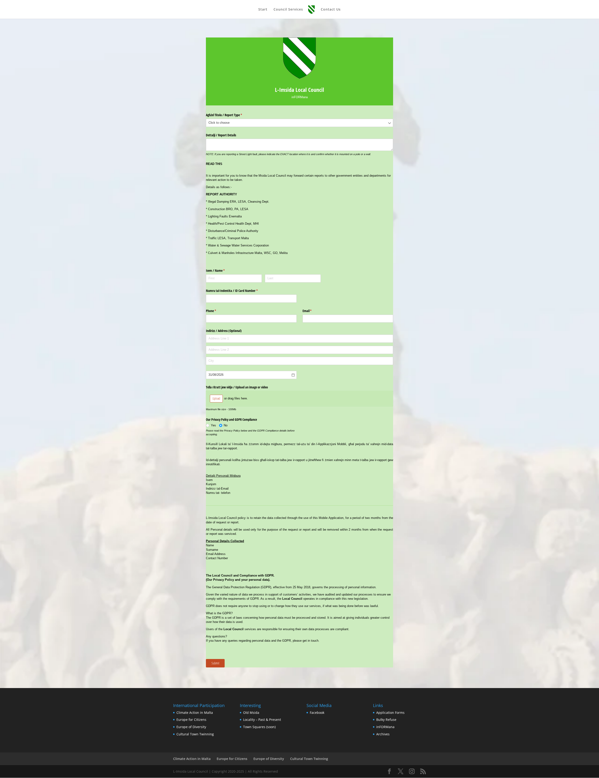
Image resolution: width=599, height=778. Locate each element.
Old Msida (251, 712)
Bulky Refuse (386, 719)
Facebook (317, 712)
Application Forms (390, 712)
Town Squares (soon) (259, 727)
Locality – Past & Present (262, 719)
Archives (383, 734)
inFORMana (385, 727)
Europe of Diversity (191, 727)
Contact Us (331, 9)
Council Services (288, 9)
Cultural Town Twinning (195, 734)
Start (262, 9)
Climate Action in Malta (194, 712)
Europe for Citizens (191, 719)
